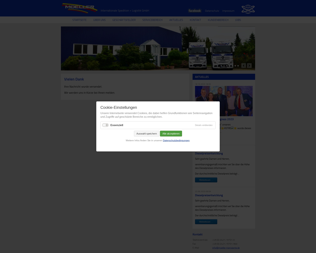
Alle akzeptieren (171, 133)
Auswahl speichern (146, 133)
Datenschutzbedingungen (176, 140)
